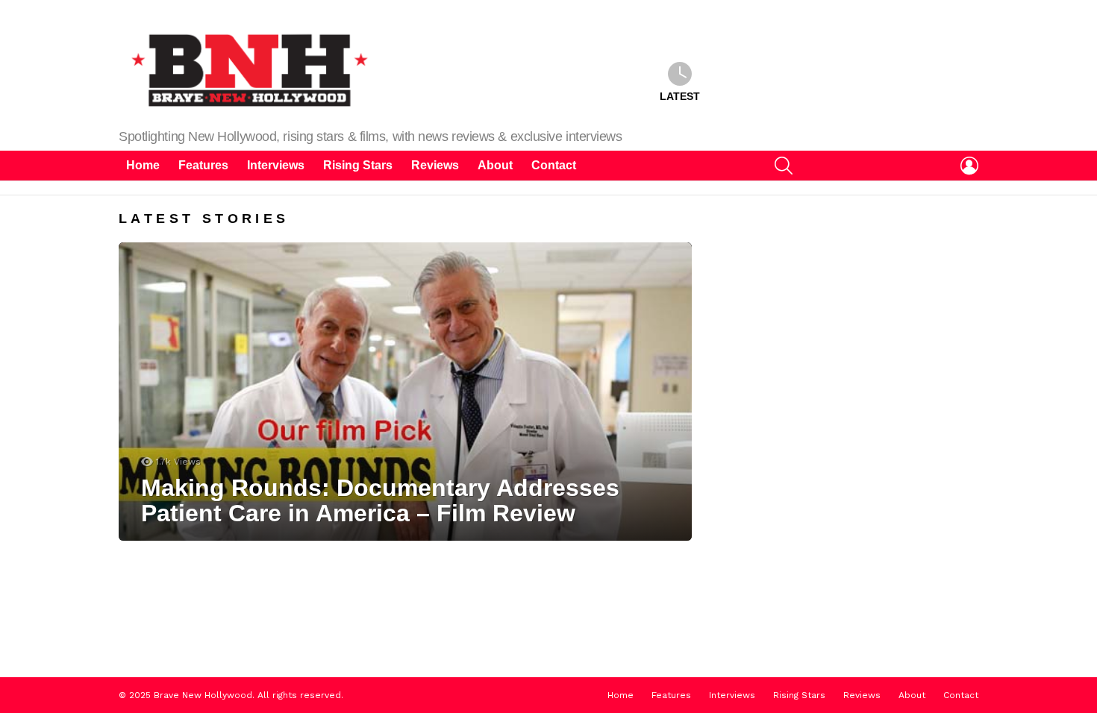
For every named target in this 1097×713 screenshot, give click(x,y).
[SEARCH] (784, 165)
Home (143, 165)
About (495, 165)
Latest (680, 96)
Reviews (435, 165)
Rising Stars (358, 165)
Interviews (275, 165)
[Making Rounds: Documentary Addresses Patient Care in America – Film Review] (405, 391)
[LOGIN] (969, 165)
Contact (553, 165)
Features (203, 165)
